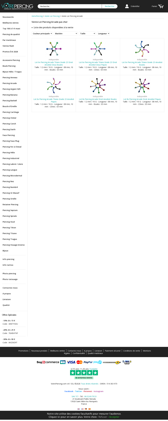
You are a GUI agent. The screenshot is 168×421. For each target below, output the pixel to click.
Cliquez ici (54, 416)
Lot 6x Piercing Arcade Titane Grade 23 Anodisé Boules (142, 63)
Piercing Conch (9, 123)
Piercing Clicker (9, 118)
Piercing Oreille (9, 198)
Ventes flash (8, 46)
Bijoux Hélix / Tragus (12, 71)
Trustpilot (93, 369)
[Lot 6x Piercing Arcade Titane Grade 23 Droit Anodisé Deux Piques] (97, 56)
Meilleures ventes (11, 23)
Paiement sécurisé (112, 350)
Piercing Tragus (10, 239)
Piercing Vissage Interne (14, 245)
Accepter (114, 416)
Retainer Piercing (10, 204)
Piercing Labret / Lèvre (13, 164)
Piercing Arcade (10, 83)
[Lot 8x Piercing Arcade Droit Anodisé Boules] (97, 93)
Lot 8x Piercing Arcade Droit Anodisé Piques (142, 99)
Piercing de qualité (11, 34)
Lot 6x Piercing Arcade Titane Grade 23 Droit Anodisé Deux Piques (98, 63)
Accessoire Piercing (11, 60)
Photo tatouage (10, 279)
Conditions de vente (131, 350)
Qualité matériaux (95, 353)
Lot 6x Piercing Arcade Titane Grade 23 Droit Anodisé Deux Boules (54, 63)
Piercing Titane (10, 233)
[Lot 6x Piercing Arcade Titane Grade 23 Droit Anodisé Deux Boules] (53, 56)
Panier (154, 6)
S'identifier (135, 6)
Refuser (102, 416)
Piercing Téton (9, 227)
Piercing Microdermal (12, 175)
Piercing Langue (10, 170)
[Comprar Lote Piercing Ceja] (89, 409)
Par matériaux (9, 40)
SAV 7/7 (75, 396)
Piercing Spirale (10, 216)
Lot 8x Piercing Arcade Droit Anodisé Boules (98, 99)
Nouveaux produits (39, 350)
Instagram (98, 391)
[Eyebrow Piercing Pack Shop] (78, 409)
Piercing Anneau (10, 77)
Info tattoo (8, 265)
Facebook (69, 391)
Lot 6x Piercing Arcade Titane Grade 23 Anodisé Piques (53, 100)
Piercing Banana (10, 95)
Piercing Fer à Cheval (12, 146)
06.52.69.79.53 (90, 396)
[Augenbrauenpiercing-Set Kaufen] (86, 409)
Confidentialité (79, 353)
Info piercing (8, 259)
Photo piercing (9, 273)
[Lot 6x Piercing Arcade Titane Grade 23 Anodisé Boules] (142, 56)
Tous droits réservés (89, 383)
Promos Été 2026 (10, 51)
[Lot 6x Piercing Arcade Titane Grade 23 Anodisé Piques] (53, 93)
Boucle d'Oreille (10, 106)
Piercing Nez (8, 181)
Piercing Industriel (11, 158)
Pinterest (88, 391)
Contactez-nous (10, 288)
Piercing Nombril (10, 187)
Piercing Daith (9, 129)
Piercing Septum (10, 210)
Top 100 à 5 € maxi (11, 28)
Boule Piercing (9, 66)
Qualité (6, 305)
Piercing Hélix (9, 152)
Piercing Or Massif (11, 193)
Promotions (23, 350)
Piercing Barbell (10, 100)
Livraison (7, 299)
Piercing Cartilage (11, 112)
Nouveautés (8, 17)
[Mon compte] (127, 8)
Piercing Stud (9, 222)
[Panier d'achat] (161, 8)
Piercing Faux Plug (11, 141)
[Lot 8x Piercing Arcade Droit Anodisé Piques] (142, 93)
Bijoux (5, 250)
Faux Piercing (9, 135)
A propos (7, 293)
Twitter (78, 391)
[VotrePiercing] (17, 9)
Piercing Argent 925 (11, 89)
